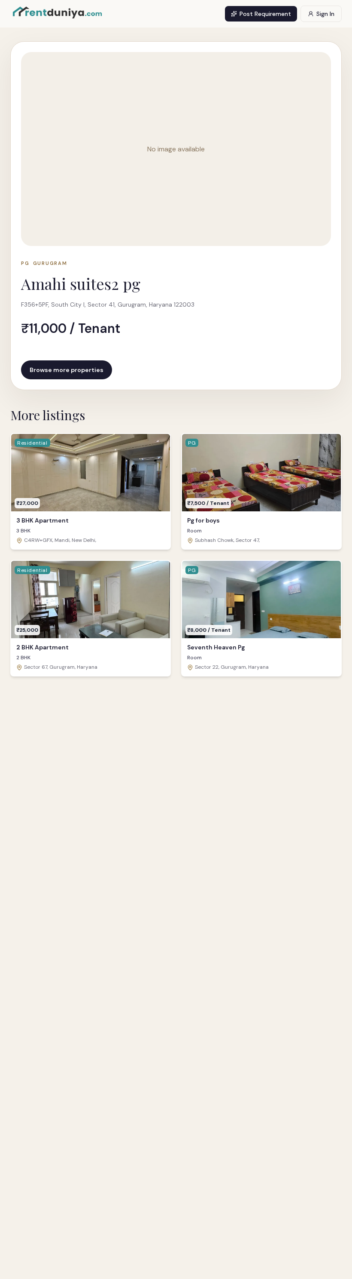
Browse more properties (66, 370)
